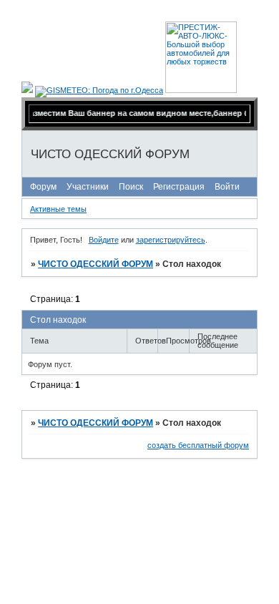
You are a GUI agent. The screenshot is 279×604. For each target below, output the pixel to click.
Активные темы (58, 209)
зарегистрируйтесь (170, 239)
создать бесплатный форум (198, 445)
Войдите (104, 239)
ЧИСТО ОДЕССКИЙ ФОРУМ (95, 264)
